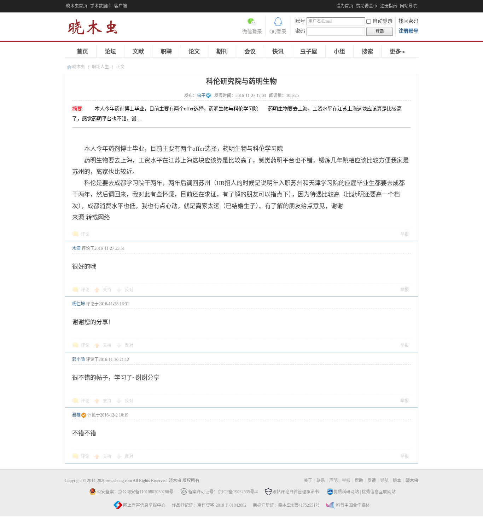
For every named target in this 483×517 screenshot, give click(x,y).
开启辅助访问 (334, 5)
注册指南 (388, 6)
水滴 (76, 248)
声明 (333, 480)
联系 (320, 480)
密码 (300, 31)
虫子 (201, 95)
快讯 (278, 51)
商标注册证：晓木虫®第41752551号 (286, 505)
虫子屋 (308, 51)
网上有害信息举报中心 (144, 505)
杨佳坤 (78, 303)
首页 (82, 51)
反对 (129, 289)
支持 (107, 289)
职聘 (166, 51)
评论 (85, 234)
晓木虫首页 (76, 6)
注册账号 (408, 31)
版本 (397, 480)
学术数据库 (100, 6)
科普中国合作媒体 (353, 505)
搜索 (367, 51)
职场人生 (100, 66)
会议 (250, 51)
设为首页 (344, 6)
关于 (308, 480)
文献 (138, 51)
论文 (194, 51)
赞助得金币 (366, 6)
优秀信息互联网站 (379, 491)
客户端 (120, 6)
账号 (300, 21)
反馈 (371, 480)
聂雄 (76, 415)
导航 (384, 480)
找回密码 (408, 21)
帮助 (359, 480)
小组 (339, 51)
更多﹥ (398, 51)
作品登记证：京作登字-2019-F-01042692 (209, 505)
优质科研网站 (346, 491)
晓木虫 (96, 28)
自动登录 (382, 21)
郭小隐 (78, 359)
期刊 (222, 51)
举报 (404, 234)
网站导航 (408, 6)
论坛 (110, 51)
